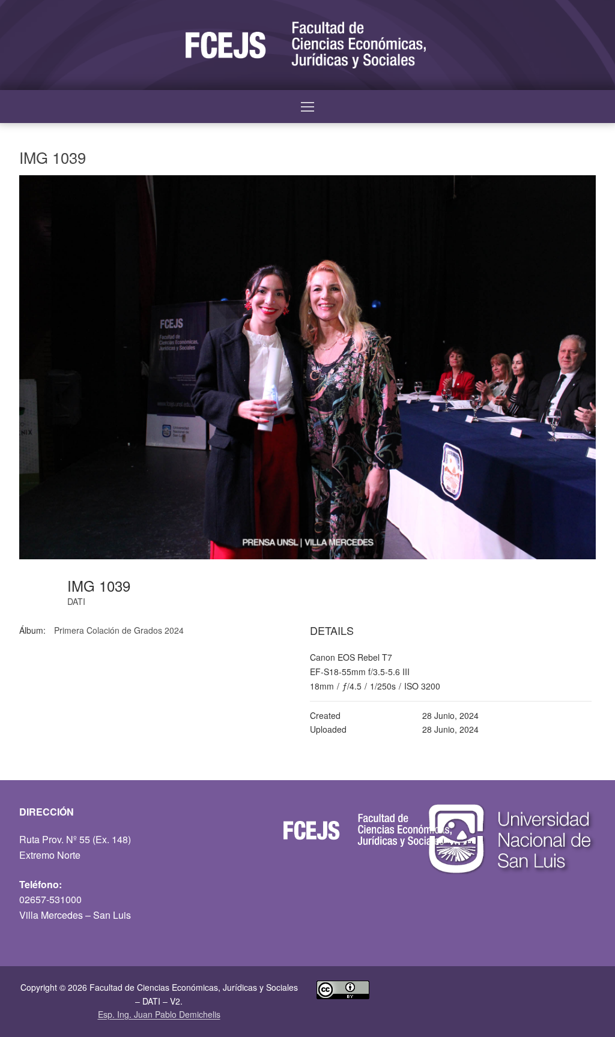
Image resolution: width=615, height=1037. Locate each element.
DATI (76, 601)
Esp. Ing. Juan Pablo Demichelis (159, 1014)
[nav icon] (307, 106)
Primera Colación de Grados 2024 (119, 630)
